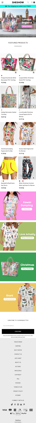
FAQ (18, 379)
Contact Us (18, 354)
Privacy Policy (18, 391)
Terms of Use (18, 387)
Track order (18, 342)
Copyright (18, 374)
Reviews (18, 383)
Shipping (18, 346)
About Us (18, 362)
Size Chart (18, 358)
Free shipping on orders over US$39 (19, 6)
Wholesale (18, 370)
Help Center (18, 350)
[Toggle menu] (2, 2)
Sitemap (18, 395)
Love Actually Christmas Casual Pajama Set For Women (26, 114)
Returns (18, 366)
